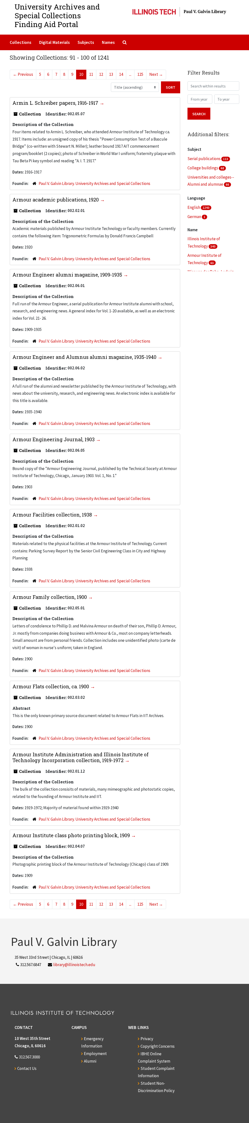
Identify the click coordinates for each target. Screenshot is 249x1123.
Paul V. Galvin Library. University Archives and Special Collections (94, 183)
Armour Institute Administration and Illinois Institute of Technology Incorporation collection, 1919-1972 (80, 757)
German (194, 216)
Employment (95, 1053)
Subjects (86, 42)
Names (108, 42)
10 (81, 74)
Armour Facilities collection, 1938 (52, 514)
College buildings (203, 168)
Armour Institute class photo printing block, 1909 (71, 835)
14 (121, 74)
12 (101, 74)
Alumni (90, 1061)
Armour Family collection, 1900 (50, 597)
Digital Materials (54, 42)
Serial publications (204, 158)
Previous (23, 74)
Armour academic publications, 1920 (56, 199)
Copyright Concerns (158, 1046)
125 (140, 74)
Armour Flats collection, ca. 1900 (51, 686)
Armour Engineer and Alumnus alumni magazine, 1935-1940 (85, 357)
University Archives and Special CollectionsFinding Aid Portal (57, 15)
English (194, 207)
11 (91, 74)
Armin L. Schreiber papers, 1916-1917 (55, 103)
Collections (20, 42)
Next (156, 74)
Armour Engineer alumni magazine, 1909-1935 (67, 274)
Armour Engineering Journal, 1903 (54, 439)
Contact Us (26, 1068)
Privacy (147, 1038)
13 (111, 74)
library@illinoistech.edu (74, 964)
